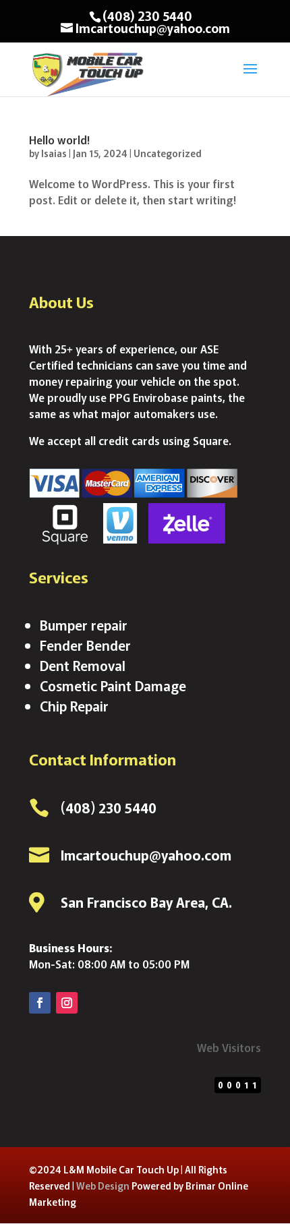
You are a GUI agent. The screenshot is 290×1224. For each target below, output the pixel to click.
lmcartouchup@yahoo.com (146, 855)
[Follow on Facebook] (40, 1003)
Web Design (102, 1185)
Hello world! (59, 140)
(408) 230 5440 (147, 15)
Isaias (54, 153)
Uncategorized (168, 153)
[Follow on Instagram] (67, 1003)
